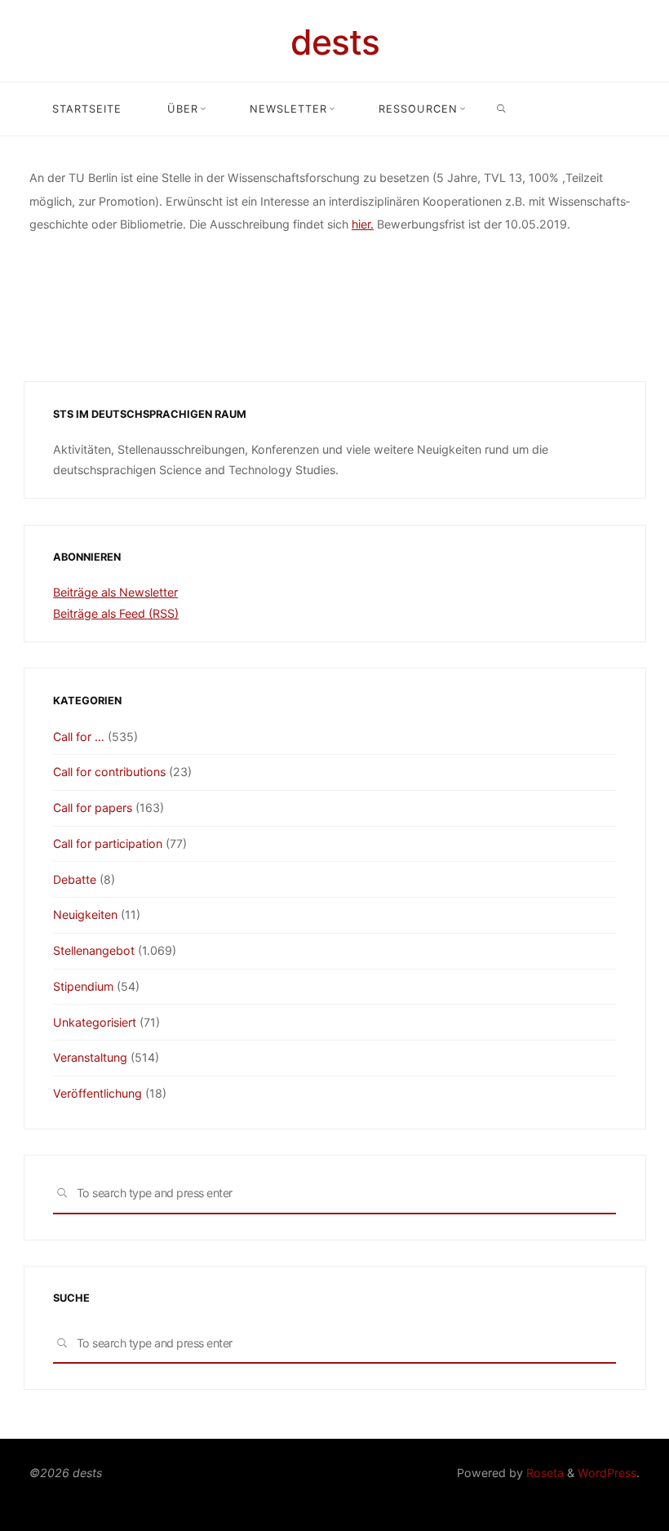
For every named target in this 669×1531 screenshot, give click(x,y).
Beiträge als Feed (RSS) (116, 613)
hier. (363, 224)
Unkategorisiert (94, 1022)
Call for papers (92, 807)
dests (334, 42)
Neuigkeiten (85, 914)
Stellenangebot (94, 950)
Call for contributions (109, 772)
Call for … (78, 736)
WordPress (607, 1473)
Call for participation (107, 843)
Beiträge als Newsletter (115, 592)
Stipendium (83, 986)
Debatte (74, 879)
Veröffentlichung (97, 1093)
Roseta (543, 1473)
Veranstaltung (90, 1057)
